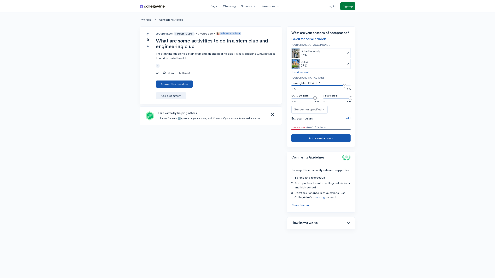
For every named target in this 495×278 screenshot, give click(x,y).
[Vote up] (148, 34)
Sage (214, 6)
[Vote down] (148, 46)
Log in (331, 6)
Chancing (229, 6)
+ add (347, 118)
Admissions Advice (171, 19)
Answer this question (174, 84)
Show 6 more (300, 205)
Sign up (348, 6)
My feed (146, 19)
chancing (319, 197)
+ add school (300, 72)
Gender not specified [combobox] (308, 109)
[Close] (272, 114)
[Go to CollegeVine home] (152, 6)
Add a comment (171, 95)
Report (186, 73)
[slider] (344, 85)
